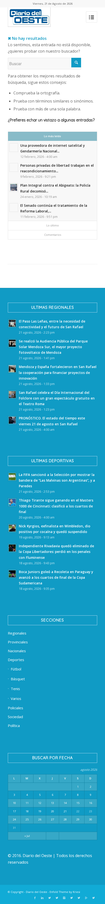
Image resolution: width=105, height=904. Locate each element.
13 (52, 803)
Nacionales (17, 650)
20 (52, 811)
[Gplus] (86, 898)
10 (14, 803)
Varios (16, 698)
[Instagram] (64, 898)
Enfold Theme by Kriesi (65, 892)
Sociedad (15, 716)
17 (14, 811)
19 (39, 811)
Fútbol (16, 669)
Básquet (18, 678)
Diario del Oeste (36, 892)
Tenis (15, 688)
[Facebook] (35, 898)
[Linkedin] (42, 898)
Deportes (16, 659)
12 (39, 803)
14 (65, 803)
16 (90, 803)
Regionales (17, 633)
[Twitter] (49, 898)
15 (77, 803)
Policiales (15, 707)
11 (27, 803)
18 (27, 811)
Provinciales (18, 641)
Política (14, 725)
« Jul (27, 836)
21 (65, 811)
